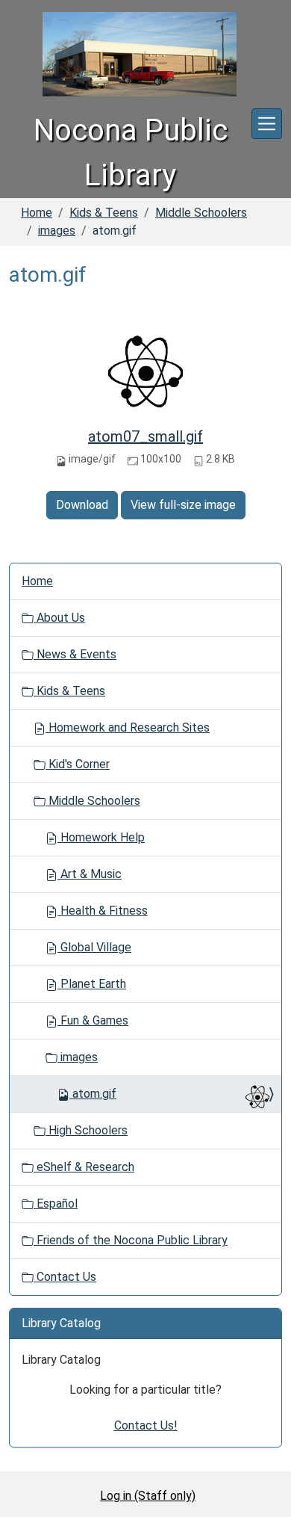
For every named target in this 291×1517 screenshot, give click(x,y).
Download (82, 505)
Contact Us (65, 1277)
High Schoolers (87, 1130)
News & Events (75, 654)
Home (36, 213)
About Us (59, 618)
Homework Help (101, 837)
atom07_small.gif (145, 436)
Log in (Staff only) (147, 1496)
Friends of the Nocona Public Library (131, 1240)
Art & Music (89, 874)
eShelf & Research (84, 1167)
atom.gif (94, 1094)
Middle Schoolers (201, 213)
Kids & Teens (103, 213)
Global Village (94, 947)
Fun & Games (92, 1020)
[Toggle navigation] (266, 123)
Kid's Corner (78, 764)
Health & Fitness (102, 910)
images (56, 230)
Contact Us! (146, 1425)
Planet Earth (91, 984)
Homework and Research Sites (128, 727)
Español (56, 1203)
